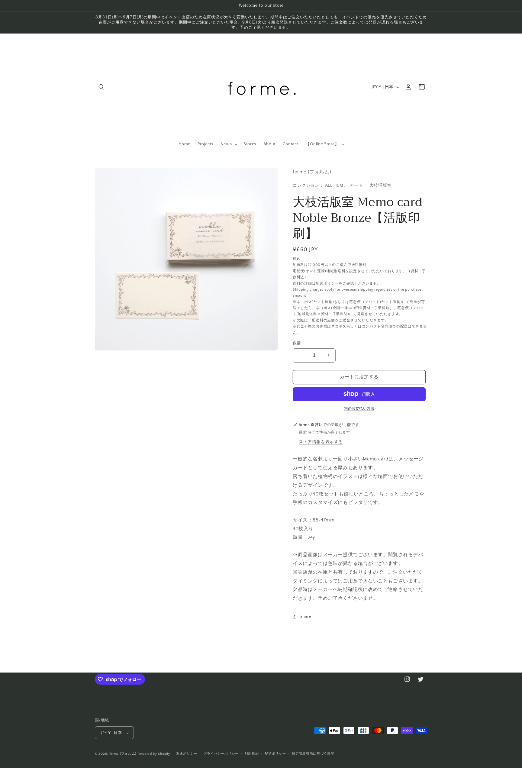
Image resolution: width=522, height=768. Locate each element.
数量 (297, 343)
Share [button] (305, 616)
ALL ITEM (334, 185)
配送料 (298, 264)
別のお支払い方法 (359, 408)
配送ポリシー (275, 754)
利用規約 (252, 754)
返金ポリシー (186, 754)
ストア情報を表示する (321, 442)
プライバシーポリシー (221, 754)
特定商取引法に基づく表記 (313, 754)
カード (356, 185)
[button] (101, 87)
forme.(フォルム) (122, 754)
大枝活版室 (380, 185)
